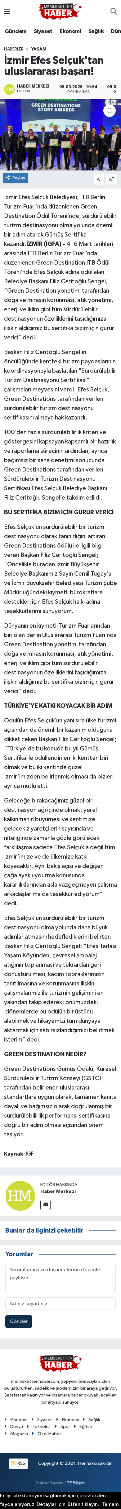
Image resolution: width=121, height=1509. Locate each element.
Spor (65, 1426)
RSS (21, 1463)
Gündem (15, 31)
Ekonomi (70, 31)
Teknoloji (42, 1426)
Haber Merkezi (58, 1191)
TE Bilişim (76, 1483)
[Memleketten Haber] (60, 12)
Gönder (19, 1321)
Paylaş (18, 177)
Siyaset (43, 31)
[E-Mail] (45, 1205)
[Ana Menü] (7, 11)
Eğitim (86, 1426)
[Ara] (113, 12)
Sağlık (96, 31)
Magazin (19, 1433)
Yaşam (38, 49)
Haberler (14, 49)
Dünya (16, 1426)
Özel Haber (49, 1433)
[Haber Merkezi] (20, 1195)
